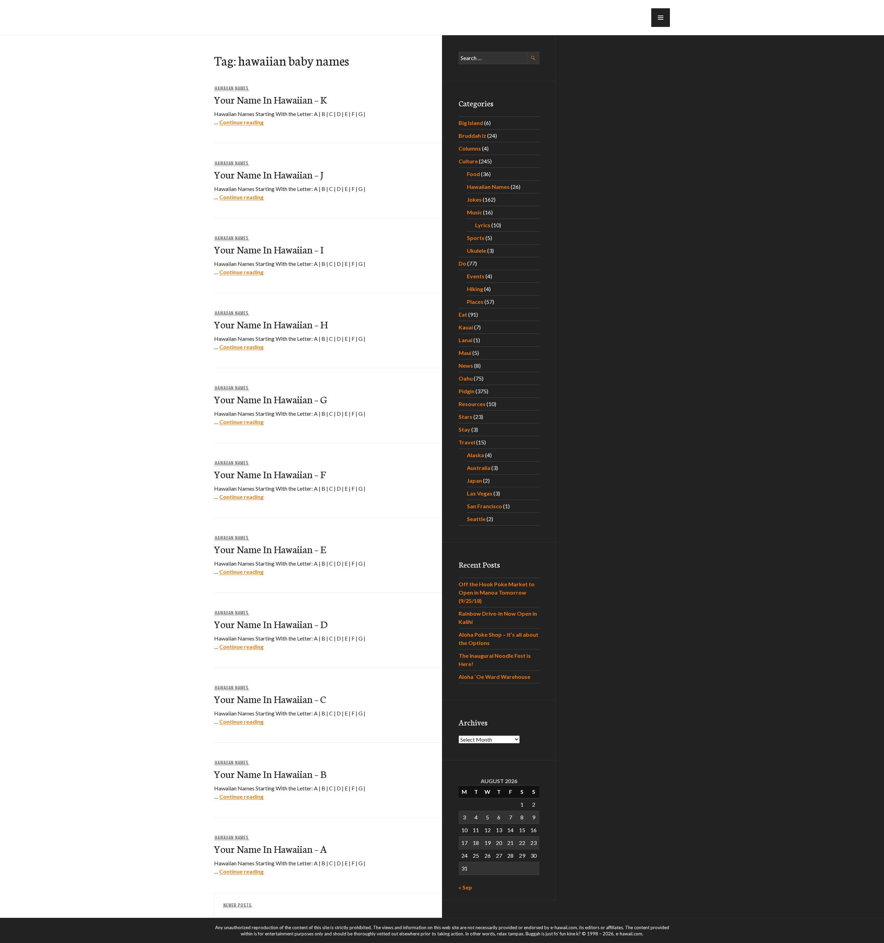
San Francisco (484, 506)
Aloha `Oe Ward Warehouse (494, 676)
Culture (468, 161)
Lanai (465, 340)
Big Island (471, 122)
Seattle (476, 519)
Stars (465, 416)
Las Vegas (479, 493)
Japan (474, 480)
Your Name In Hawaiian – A (270, 848)
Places (475, 301)
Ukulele (476, 250)
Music (474, 212)
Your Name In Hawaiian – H (271, 324)
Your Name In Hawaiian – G (270, 399)
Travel (467, 442)
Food (473, 174)
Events (475, 276)
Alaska (475, 455)
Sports (475, 237)
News (466, 365)
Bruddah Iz (472, 135)
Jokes (474, 199)
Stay (464, 429)
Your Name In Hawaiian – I (269, 249)
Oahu (466, 378)
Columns (470, 148)
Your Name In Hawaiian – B (270, 774)
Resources (472, 404)
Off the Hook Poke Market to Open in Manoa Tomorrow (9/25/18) (497, 592)
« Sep (465, 887)
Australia (478, 467)
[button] (660, 17)
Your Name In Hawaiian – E (270, 549)
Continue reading (241, 122)
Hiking (475, 289)
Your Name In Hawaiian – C (270, 699)
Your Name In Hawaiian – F (270, 474)
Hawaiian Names (232, 88)
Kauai (466, 327)
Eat (463, 314)
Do (462, 263)
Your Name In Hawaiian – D (271, 624)
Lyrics (482, 225)
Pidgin (466, 391)
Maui (465, 352)
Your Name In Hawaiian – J (268, 174)
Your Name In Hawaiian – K (270, 99)
